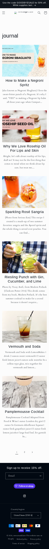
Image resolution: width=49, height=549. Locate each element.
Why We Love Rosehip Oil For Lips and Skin (24, 148)
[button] (3, 13)
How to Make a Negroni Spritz (25, 83)
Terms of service (18, 544)
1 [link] (16, 452)
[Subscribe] (40, 476)
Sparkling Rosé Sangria (24, 212)
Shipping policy (33, 544)
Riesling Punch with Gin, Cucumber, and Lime (25, 279)
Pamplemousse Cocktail (24, 412)
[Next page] (32, 452)
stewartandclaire (19, 536)
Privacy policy (35, 539)
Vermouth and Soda (24, 346)
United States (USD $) (23, 515)
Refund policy (22, 539)
